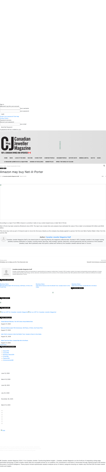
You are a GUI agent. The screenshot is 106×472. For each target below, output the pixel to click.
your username (24, 108)
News (5, 168)
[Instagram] (101, 131)
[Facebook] (99, 131)
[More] (22, 180)
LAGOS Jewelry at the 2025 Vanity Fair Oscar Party (14, 402)
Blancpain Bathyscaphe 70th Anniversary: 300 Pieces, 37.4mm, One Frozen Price (22, 328)
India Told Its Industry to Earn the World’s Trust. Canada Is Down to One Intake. (21, 334)
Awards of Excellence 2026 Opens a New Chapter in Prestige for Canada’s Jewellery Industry (25, 377)
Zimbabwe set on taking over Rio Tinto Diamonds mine (14, 262)
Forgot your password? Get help (9, 116)
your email (23, 124)
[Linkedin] (9, 455)
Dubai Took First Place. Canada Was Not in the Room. (14, 340)
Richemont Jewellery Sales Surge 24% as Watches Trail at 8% (17, 390)
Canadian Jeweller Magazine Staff (11, 176)
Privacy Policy (4, 118)
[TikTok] (13, 455)
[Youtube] (105, 131)
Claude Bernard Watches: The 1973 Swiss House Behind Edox (17, 321)
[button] (104, 165)
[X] (103, 131)
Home (1, 166)
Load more (3, 344)
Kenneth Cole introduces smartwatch (96, 262)
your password (24, 111)
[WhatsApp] (18, 180)
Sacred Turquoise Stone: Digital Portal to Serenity (13, 396)
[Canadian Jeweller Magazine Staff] (1, 176)
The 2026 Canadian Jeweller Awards (10, 371)
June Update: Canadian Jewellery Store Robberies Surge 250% (17, 383)
